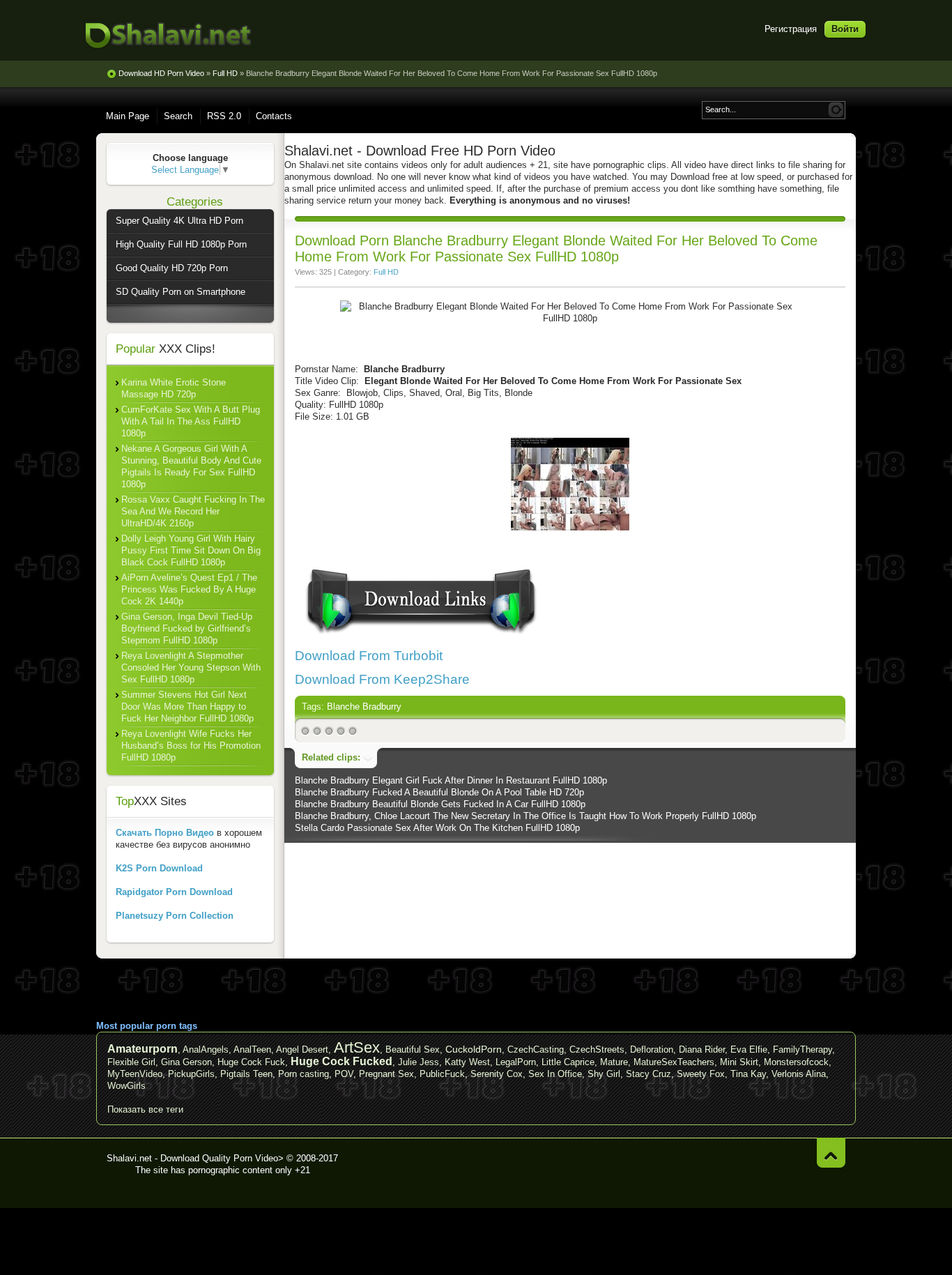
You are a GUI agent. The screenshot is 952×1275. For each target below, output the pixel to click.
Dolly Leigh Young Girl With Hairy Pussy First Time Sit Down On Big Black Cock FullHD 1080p (191, 550)
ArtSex (357, 1047)
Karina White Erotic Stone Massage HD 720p (173, 388)
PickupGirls (191, 1074)
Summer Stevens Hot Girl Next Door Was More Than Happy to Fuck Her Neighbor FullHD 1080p (187, 706)
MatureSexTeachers (674, 1062)
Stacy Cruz (648, 1074)
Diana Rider (702, 1049)
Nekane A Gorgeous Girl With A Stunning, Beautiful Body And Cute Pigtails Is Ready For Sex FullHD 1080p (191, 466)
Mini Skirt (739, 1062)
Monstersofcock (796, 1062)
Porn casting (303, 1074)
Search (178, 116)
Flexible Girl (131, 1062)
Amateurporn (142, 1049)
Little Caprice (568, 1062)
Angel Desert (302, 1049)
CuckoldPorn (473, 1049)
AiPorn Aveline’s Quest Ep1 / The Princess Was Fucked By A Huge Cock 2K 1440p (189, 589)
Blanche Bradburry (364, 706)
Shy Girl (604, 1074)
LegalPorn (516, 1062)
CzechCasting (535, 1049)
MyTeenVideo (134, 1074)
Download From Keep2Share (382, 679)
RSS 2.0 (224, 116)
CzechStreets (596, 1049)
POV (344, 1074)
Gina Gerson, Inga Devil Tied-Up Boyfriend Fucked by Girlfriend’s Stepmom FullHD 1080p (186, 628)
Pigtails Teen (246, 1074)
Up (831, 1153)
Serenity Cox (496, 1074)
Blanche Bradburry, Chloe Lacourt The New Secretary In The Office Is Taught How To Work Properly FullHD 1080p (525, 816)
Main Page (127, 116)
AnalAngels (206, 1049)
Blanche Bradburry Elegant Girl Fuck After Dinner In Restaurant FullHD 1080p (451, 780)
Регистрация (791, 29)
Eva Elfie (748, 1049)
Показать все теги (145, 1109)
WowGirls (126, 1086)
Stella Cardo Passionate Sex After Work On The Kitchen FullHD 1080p (437, 828)
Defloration (651, 1049)
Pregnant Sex (386, 1074)
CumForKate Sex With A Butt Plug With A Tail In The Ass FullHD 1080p (190, 421)
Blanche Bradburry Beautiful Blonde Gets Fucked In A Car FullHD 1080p (440, 804)
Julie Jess (418, 1062)
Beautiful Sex (412, 1049)
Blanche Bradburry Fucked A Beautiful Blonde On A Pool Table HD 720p (439, 792)
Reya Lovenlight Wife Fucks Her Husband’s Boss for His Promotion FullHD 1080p (191, 745)
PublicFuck (442, 1074)
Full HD (386, 272)
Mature (614, 1062)
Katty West (467, 1062)
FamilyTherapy (802, 1049)
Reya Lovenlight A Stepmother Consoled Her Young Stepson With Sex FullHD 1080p (191, 667)
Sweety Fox (701, 1074)
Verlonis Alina (798, 1074)
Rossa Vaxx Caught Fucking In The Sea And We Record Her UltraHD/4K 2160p (193, 511)
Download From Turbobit (369, 655)
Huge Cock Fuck (251, 1062)
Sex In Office (555, 1074)
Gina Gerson (186, 1062)
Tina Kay (748, 1074)
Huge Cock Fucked (341, 1061)
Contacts (274, 116)
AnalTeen (252, 1049)
